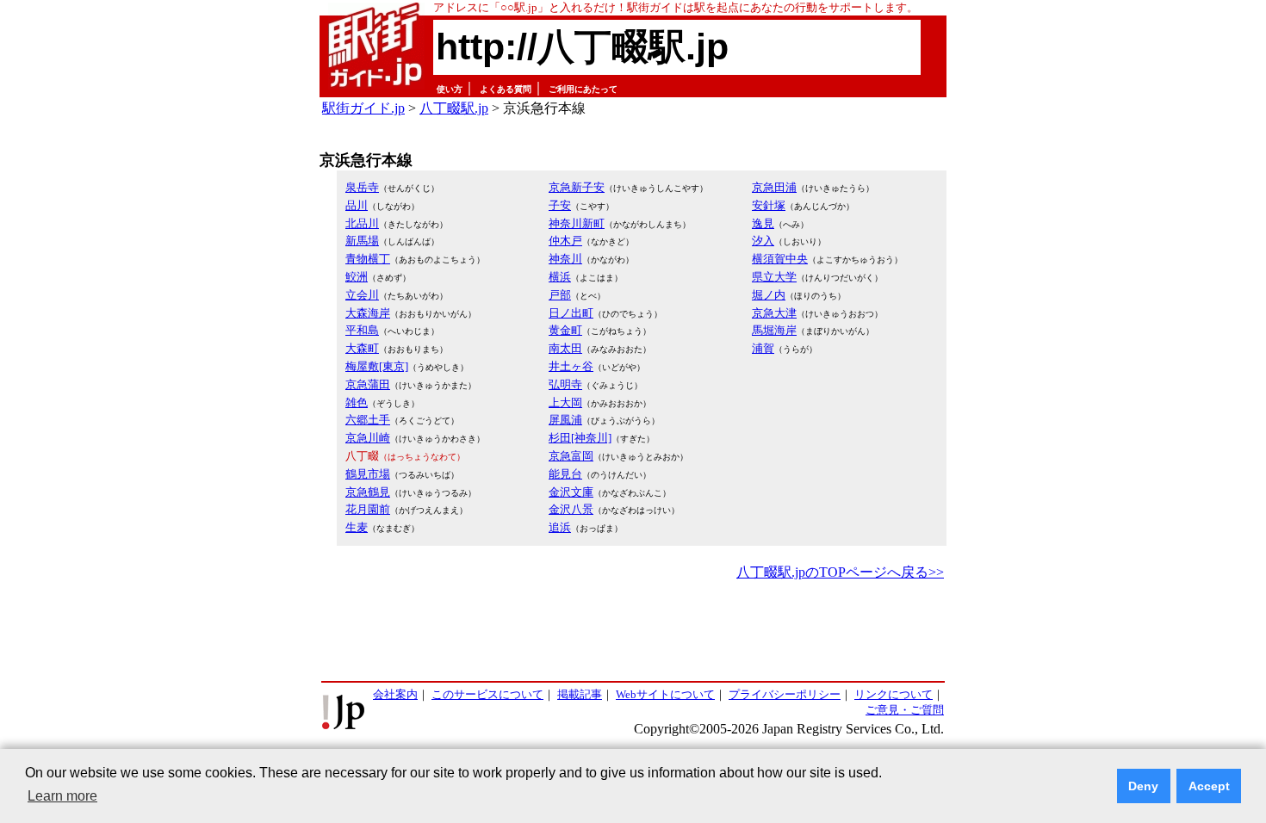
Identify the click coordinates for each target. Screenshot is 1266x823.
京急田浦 (774, 187)
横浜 (560, 276)
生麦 (356, 527)
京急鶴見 (367, 492)
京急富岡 (571, 455)
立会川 (362, 294)
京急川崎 (367, 437)
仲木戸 (565, 240)
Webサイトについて (665, 694)
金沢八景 (571, 509)
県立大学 (774, 276)
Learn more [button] (62, 796)
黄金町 (565, 330)
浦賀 (763, 348)
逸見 (763, 223)
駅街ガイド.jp (363, 108)
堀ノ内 (768, 294)
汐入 (763, 240)
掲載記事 (579, 694)
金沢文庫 (571, 492)
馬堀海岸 (774, 330)
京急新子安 (577, 187)
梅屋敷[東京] (376, 366)
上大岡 (565, 402)
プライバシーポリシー (785, 694)
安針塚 (768, 205)
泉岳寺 (362, 187)
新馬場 (362, 240)
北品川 (362, 223)
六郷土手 (367, 419)
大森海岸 (367, 312)
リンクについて (893, 694)
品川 (356, 205)
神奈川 (565, 258)
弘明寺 (565, 384)
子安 (560, 205)
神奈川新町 (577, 223)
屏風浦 (565, 419)
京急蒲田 (367, 384)
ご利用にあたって (583, 89)
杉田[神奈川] (580, 437)
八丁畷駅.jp (453, 108)
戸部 (560, 294)
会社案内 (395, 694)
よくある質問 (505, 89)
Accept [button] (1209, 786)
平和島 (362, 330)
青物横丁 (367, 258)
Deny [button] (1143, 786)
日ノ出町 (571, 312)
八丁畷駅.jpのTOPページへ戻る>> (840, 572)
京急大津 (774, 312)
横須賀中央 (780, 258)
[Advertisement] (633, 632)
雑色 (356, 402)
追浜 (560, 527)
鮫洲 (356, 276)
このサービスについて (487, 694)
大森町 (362, 348)
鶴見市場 (367, 473)
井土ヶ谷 (571, 366)
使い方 (449, 89)
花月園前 (367, 509)
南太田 (565, 348)
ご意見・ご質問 (905, 709)
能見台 (565, 473)
